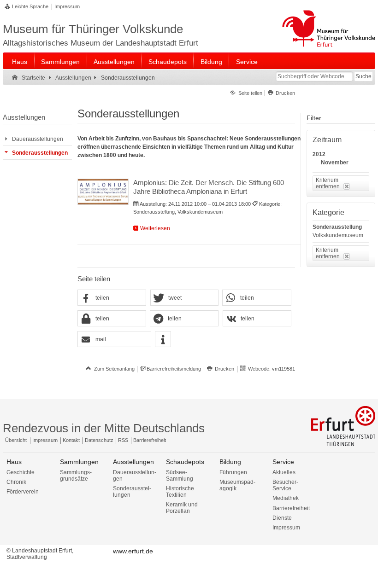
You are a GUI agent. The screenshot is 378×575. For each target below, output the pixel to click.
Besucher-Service (285, 485)
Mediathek (285, 498)
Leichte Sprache (30, 6)
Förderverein (22, 491)
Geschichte (20, 472)
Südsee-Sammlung (179, 475)
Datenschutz (99, 440)
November (334, 162)
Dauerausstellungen (134, 475)
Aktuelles (283, 472)
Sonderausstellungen (132, 491)
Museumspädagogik (237, 485)
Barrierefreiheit (149, 440)
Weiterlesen (155, 228)
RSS (123, 440)
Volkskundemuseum (338, 235)
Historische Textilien (180, 491)
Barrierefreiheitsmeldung (174, 369)
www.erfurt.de (133, 551)
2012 (319, 154)
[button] (112, 298)
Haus (19, 61)
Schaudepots (167, 61)
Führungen (233, 472)
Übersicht (16, 440)
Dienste (282, 518)
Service (247, 61)
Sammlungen (60, 61)
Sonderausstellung (337, 227)
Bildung (211, 61)
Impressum (67, 6)
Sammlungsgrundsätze (76, 475)
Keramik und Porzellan (182, 507)
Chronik (16, 482)
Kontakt (71, 440)
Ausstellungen (114, 61)
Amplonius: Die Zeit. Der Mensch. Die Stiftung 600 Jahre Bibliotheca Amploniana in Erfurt (208, 187)
